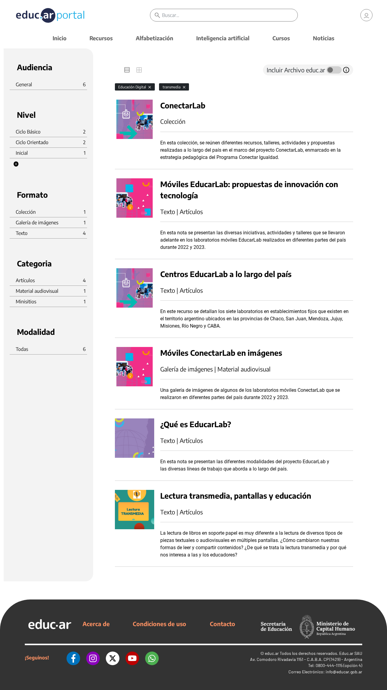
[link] (366, 15)
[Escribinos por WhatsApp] (152, 657)
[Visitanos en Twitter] (112, 657)
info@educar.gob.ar (344, 671)
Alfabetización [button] (154, 38)
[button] (16, 164)
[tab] (127, 70)
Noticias (323, 38)
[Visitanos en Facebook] (73, 657)
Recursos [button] (101, 38)
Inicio (60, 38)
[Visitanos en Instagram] (93, 657)
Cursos (281, 38)
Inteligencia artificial (222, 38)
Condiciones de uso (159, 623)
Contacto (222, 623)
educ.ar (272, 653)
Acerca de (96, 623)
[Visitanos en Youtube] (132, 657)
